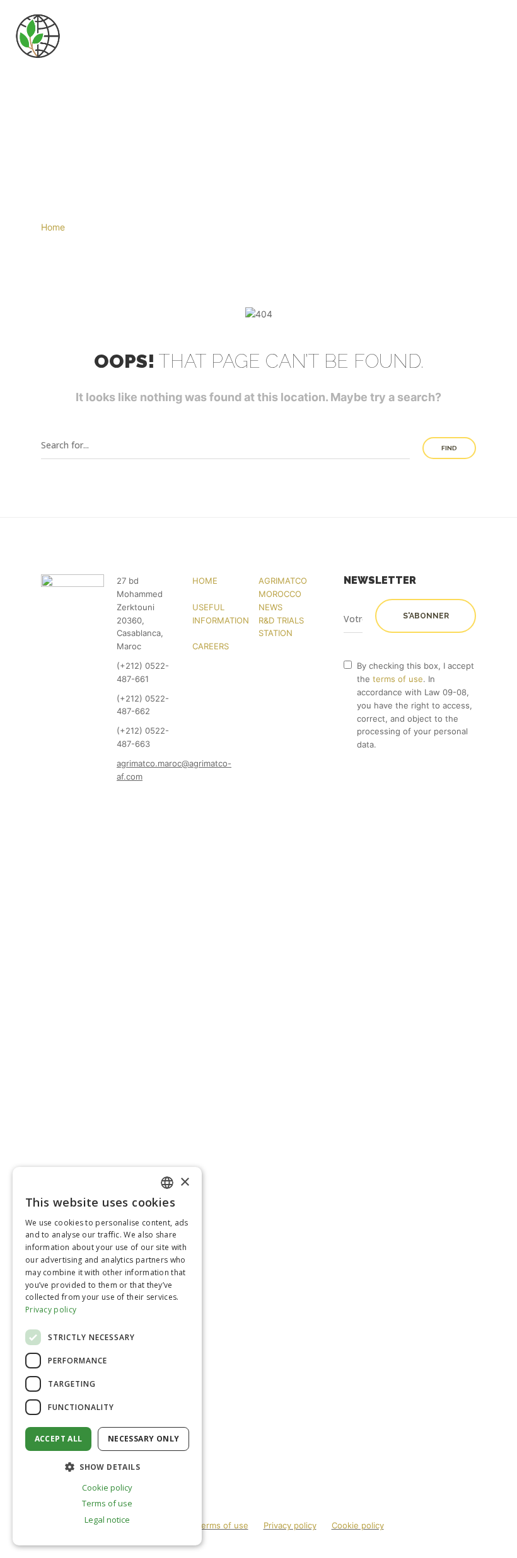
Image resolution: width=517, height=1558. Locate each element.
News (270, 607)
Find (449, 448)
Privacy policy (290, 1525)
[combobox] (167, 1182)
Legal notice (107, 1519)
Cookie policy (358, 1525)
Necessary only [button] (144, 1438)
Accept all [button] (59, 1438)
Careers (210, 646)
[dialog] (107, 1356)
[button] (107, 1466)
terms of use (398, 679)
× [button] (184, 1182)
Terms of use (222, 1525)
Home (205, 581)
